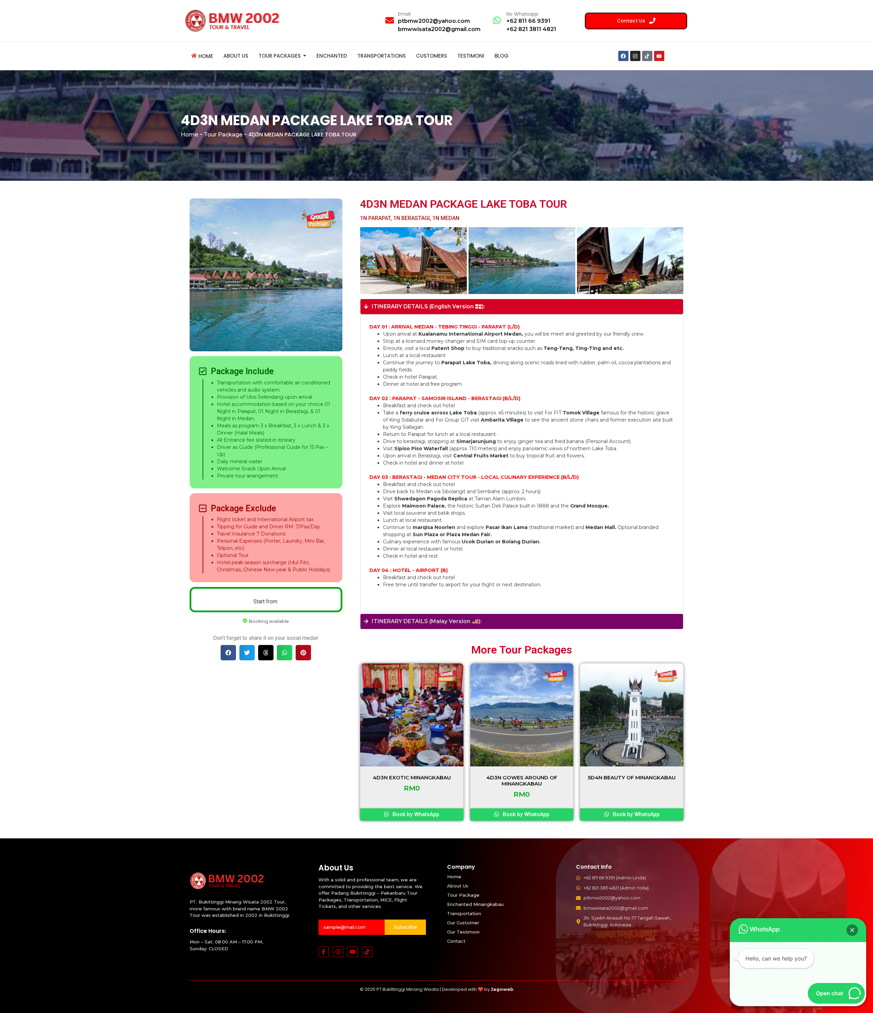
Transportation (464, 913)
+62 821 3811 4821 (531, 29)
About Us (457, 886)
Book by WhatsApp (415, 814)
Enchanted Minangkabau (475, 904)
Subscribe (405, 927)
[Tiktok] (647, 56)
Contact (456, 941)
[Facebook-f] (324, 951)
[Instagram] (635, 56)
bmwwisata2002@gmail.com (439, 29)
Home (189, 134)
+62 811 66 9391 (528, 21)
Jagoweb (502, 989)
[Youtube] (659, 56)
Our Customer (463, 922)
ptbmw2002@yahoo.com (434, 21)
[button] (228, 652)
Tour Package (223, 134)
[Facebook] (623, 56)
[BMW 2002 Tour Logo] (234, 20)
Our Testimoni (463, 932)
